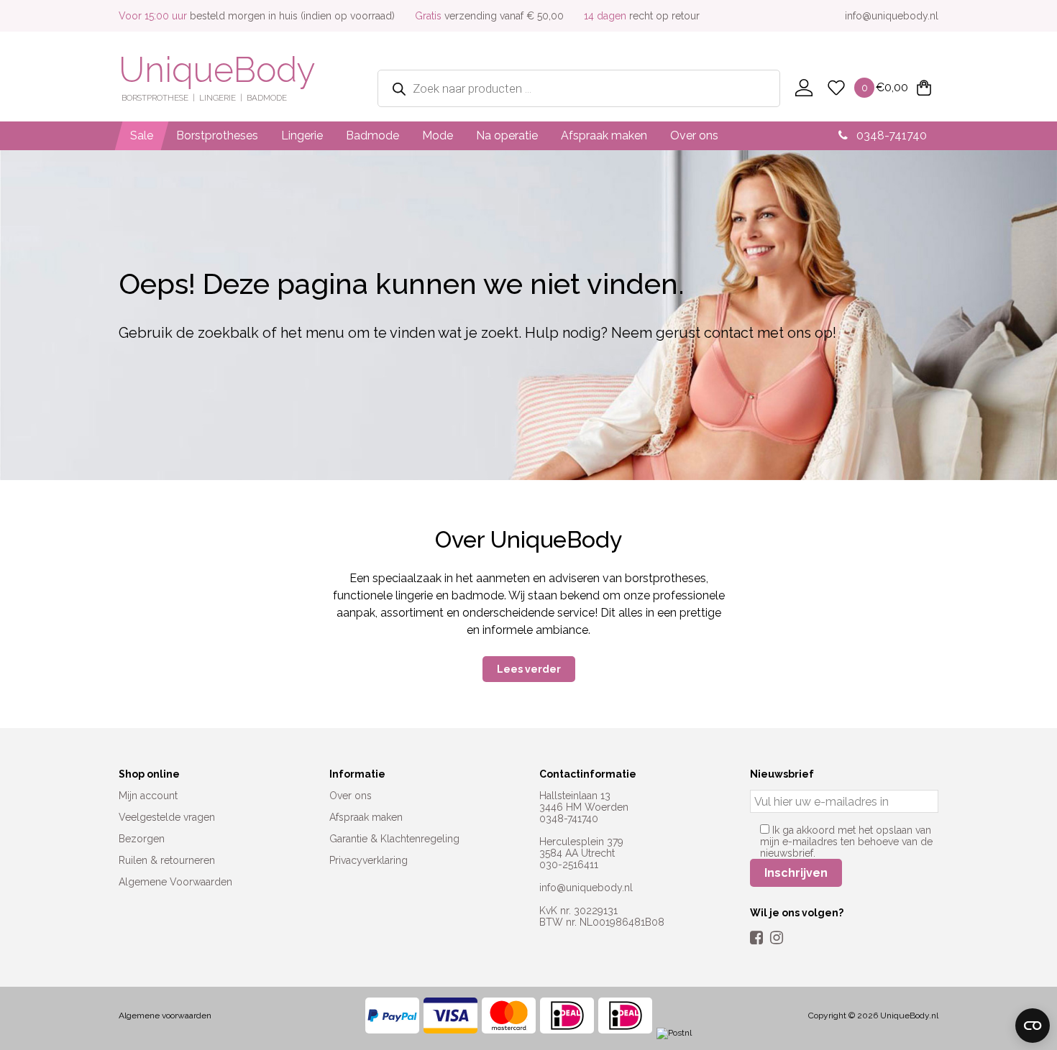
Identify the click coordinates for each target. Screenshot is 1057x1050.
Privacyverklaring (368, 860)
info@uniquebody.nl (891, 16)
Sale (141, 135)
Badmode (372, 135)
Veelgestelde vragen (167, 817)
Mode (437, 135)
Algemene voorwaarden (165, 1015)
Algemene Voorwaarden (175, 882)
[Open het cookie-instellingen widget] (1032, 1025)
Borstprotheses (217, 135)
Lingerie (302, 135)
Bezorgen (142, 838)
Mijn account (148, 795)
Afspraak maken (604, 135)
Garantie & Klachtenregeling (394, 838)
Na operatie (507, 135)
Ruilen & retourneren (167, 860)
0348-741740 (890, 135)
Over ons (694, 135)
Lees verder (529, 669)
